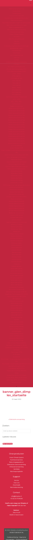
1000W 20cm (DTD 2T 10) (16, 127)
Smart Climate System (16, 34)
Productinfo (16, 11)
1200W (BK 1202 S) (17, 315)
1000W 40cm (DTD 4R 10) (16, 136)
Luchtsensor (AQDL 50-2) (16, 368)
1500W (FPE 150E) (16, 308)
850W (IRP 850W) (16, 285)
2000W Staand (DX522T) (16, 206)
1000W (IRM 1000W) (16, 275)
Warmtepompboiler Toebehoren (16, 97)
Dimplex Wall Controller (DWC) (16, 197)
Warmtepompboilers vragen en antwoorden (16, 23)
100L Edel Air (16, 85)
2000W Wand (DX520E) (16, 208)
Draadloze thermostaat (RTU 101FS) (16, 347)
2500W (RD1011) (16, 250)
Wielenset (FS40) (16, 159)
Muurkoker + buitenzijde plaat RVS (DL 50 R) (16, 364)
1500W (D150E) (16, 259)
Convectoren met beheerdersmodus (16, 18)
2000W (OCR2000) (16, 238)
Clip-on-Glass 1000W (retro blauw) (16, 166)
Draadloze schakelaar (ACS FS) (16, 370)
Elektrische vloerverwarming (16, 29)
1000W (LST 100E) (16, 227)
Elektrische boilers (16, 20)
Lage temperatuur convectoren (16, 222)
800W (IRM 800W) (16, 273)
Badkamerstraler (16, 312)
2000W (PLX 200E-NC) (16, 194)
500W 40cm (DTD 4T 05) (17, 111)
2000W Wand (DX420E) (16, 201)
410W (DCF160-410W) (16, 324)
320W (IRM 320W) (17, 268)
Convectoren (16, 13)
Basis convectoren (16, 199)
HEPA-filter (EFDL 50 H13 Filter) (16, 380)
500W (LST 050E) (16, 224)
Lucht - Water (16, 73)
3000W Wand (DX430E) (16, 203)
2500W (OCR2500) (16, 241)
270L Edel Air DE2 (16, 78)
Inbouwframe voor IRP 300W (16, 296)
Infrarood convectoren (16, 301)
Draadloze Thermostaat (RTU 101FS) (16, 294)
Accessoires (16, 357)
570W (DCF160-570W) (16, 326)
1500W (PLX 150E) (16, 178)
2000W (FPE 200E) (16, 310)
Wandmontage (16, 252)
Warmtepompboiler (16, 471)
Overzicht (16, 43)
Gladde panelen (16, 266)
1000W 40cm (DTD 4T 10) (16, 115)
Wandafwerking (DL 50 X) (16, 366)
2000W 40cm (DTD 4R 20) (16, 143)
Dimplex (16, 4)
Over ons (16, 57)
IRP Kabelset (16, 299)
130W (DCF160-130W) (16, 322)
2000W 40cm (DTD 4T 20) (16, 120)
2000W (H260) (16, 220)
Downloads (16, 53)
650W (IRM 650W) (16, 271)
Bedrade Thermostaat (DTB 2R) (16, 292)
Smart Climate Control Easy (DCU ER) (16, 155)
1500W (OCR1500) (16, 236)
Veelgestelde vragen (16, 48)
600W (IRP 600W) (16, 282)
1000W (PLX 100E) (16, 176)
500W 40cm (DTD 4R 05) (16, 131)
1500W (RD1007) (16, 245)
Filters (17, 373)
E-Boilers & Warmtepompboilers (16, 62)
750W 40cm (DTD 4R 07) (16, 134)
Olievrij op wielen (16, 243)
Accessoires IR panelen (16, 287)
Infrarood (17, 264)
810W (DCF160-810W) (16, 329)
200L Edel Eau (16, 92)
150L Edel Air (16, 83)
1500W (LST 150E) (16, 229)
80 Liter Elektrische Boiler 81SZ (17, 69)
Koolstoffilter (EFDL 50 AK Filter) (16, 378)
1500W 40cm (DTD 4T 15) (16, 118)
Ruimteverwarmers (16, 460)
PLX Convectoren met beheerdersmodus (16, 185)
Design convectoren (16, 106)
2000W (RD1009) (16, 248)
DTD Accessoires (16, 145)
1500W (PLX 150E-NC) (16, 192)
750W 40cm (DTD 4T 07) (17, 113)
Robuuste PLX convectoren (16, 169)
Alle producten (16, 382)
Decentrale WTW (16, 352)
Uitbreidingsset (16, 331)
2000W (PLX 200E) (16, 180)
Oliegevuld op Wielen (16, 234)
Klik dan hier (22, 505)
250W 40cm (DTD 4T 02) (17, 108)
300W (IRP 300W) (16, 280)
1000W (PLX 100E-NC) (16, 190)
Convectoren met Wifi (16, 16)
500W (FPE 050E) (16, 303)
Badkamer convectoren (16, 213)
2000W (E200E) (16, 261)
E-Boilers (16, 64)
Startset (16, 319)
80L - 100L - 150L (16, 101)
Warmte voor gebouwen (17, 39)
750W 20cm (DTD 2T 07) (16, 125)
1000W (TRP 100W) (16, 215)
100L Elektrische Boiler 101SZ (16, 71)
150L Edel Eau (16, 94)
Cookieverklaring (12, 537)
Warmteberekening (16, 55)
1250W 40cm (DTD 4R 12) (16, 138)
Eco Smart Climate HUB (16, 289)
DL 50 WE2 (16, 354)
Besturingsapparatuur (16, 27)
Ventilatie (17, 36)
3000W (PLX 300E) (16, 183)
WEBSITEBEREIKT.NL (17, 532)
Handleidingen (16, 50)
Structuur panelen (16, 278)
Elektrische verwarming (16, 9)
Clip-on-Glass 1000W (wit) (16, 164)
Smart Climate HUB (16, 148)
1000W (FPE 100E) (16, 306)
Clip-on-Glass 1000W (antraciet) (16, 162)
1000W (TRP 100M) (16, 217)
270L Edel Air (16, 76)
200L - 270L (16, 99)
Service (16, 41)
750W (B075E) (16, 254)
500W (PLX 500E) (16, 171)
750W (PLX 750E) (16, 173)
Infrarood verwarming (16, 32)
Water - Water (16, 87)
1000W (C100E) (16, 257)
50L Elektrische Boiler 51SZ (16, 67)
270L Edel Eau (16, 90)
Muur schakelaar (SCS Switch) (16, 157)
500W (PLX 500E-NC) (16, 187)
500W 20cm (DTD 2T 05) (16, 122)
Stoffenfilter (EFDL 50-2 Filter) (16, 375)
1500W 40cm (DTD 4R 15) (16, 141)
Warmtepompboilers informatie (16, 25)
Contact (16, 60)
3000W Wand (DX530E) (16, 210)
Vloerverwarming (16, 317)
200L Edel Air (16, 80)
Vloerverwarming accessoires (16, 343)
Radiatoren (16, 231)
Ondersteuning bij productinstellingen (16, 46)
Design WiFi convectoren (16, 129)
